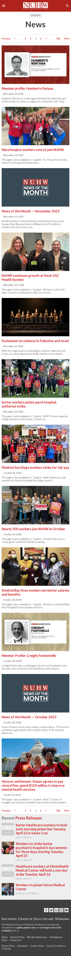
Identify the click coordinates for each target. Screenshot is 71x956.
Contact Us (15, 940)
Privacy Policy (8, 945)
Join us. (15, 930)
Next (66, 38)
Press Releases (28, 818)
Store (4, 940)
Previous (6, 38)
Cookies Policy (37, 945)
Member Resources (37, 937)
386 (58, 38)
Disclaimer (22, 945)
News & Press (17, 937)
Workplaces (56, 937)
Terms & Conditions (56, 945)
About (5, 937)
